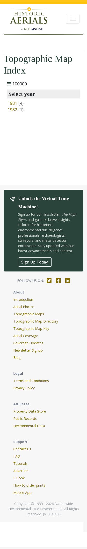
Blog (17, 357)
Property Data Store (29, 411)
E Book (19, 478)
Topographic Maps (28, 314)
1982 (12, 110)
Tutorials (20, 463)
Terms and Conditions (31, 380)
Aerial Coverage (25, 335)
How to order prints (29, 485)
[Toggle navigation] (73, 19)
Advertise (20, 470)
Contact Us (22, 449)
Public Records (25, 418)
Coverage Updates (28, 343)
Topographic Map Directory (35, 321)
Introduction (23, 299)
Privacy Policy (24, 388)
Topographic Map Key (31, 328)
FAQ (16, 456)
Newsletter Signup (28, 350)
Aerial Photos (24, 306)
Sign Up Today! (35, 262)
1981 (12, 103)
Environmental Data (29, 425)
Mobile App (22, 492)
